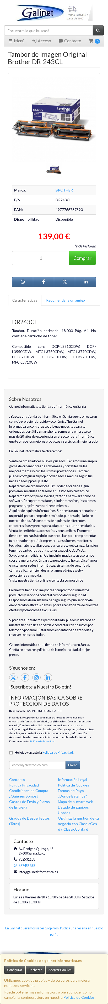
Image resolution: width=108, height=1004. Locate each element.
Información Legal (72, 779)
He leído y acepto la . (44, 752)
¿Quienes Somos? (23, 796)
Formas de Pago (71, 790)
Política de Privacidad (42, 741)
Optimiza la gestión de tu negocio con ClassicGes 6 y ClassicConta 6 (78, 823)
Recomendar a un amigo (65, 300)
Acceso (44, 40)
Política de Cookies (79, 997)
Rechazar (35, 970)
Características (24, 300)
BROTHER (64, 190)
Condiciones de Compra (28, 790)
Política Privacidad (24, 785)
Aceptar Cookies (60, 970)
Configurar (14, 970)
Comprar (82, 258)
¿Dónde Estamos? (72, 796)
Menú (18, 40)
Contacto (72, 40)
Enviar (72, 765)
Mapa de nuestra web (75, 801)
